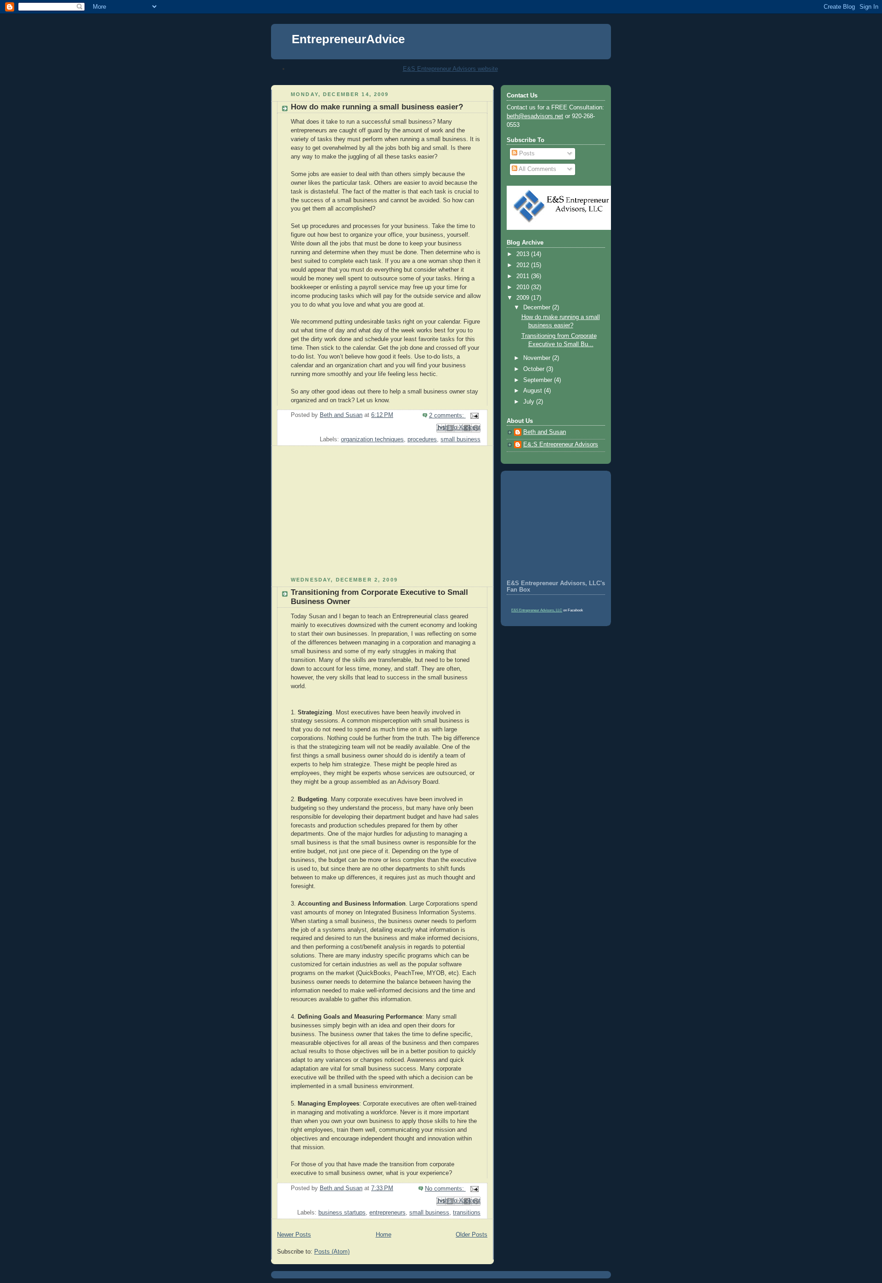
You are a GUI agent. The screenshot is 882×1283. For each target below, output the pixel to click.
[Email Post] (473, 415)
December (537, 307)
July (529, 402)
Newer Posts (294, 1235)
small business (461, 439)
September (538, 380)
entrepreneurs (387, 1212)
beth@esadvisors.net (535, 116)
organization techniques (372, 439)
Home (383, 1235)
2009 (523, 298)
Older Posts (471, 1235)
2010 (523, 287)
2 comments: (447, 415)
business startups (342, 1212)
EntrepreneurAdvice (348, 39)
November (537, 358)
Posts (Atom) (332, 1252)
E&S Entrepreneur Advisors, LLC (536, 610)
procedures (422, 439)
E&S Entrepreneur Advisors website (450, 68)
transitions (467, 1212)
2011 (523, 276)
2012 (523, 265)
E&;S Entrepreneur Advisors (560, 444)
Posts (526, 153)
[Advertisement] (340, 514)
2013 (523, 254)
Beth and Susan (544, 432)
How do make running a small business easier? (377, 107)
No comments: (445, 1189)
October (534, 369)
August (533, 391)
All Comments (536, 169)
